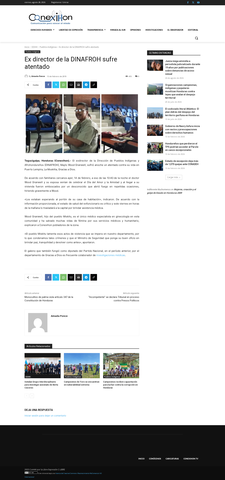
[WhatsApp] (63, 85)
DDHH (35, 47)
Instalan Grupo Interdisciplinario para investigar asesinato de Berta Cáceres (41, 385)
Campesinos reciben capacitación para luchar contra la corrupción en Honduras (120, 385)
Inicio (27, 47)
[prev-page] (27, 396)
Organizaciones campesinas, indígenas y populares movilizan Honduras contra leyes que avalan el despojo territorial (181, 91)
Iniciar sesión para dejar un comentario (45, 415)
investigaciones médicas (110, 255)
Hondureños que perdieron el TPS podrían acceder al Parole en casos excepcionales (181, 146)
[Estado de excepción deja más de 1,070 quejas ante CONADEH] (155, 165)
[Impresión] (78, 85)
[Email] (71, 85)
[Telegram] (86, 85)
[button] (196, 38)
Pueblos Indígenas (48, 47)
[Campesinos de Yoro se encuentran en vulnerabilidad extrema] (82, 365)
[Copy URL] (93, 85)
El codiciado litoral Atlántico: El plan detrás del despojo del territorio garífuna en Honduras (182, 112)
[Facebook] (188, 2)
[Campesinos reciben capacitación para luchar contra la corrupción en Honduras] (121, 365)
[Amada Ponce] (27, 76)
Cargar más (172, 177)
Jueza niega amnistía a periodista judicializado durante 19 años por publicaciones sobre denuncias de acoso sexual (182, 67)
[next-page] (32, 396)
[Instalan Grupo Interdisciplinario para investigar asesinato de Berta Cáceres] (43, 365)
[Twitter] (193, 2)
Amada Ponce (38, 76)
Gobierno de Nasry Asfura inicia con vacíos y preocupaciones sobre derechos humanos (182, 129)
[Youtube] (198, 2)
